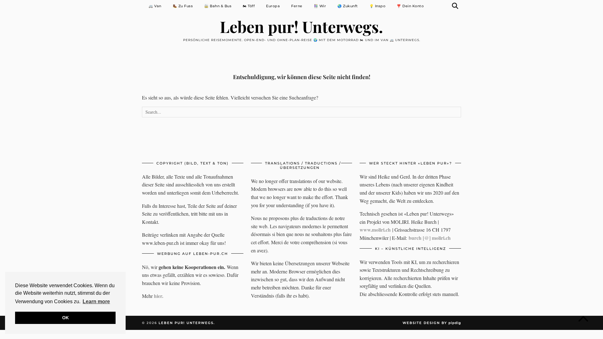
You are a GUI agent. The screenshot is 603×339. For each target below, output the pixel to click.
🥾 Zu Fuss (183, 6)
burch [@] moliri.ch (430, 237)
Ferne (296, 6)
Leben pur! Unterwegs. (301, 26)
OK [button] (65, 317)
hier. (158, 295)
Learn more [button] (96, 301)
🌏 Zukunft (347, 6)
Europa (273, 6)
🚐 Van (155, 6)
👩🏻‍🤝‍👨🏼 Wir (320, 6)
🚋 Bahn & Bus (217, 6)
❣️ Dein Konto (410, 6)
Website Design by (432, 323)
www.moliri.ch (375, 229)
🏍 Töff (249, 6)
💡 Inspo (377, 6)
